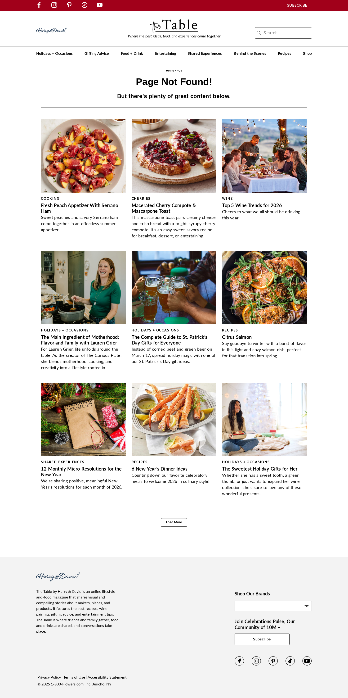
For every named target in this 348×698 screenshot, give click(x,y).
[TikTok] (290, 664)
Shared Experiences (205, 53)
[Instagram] (256, 664)
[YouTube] (307, 664)
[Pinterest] (273, 664)
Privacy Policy (49, 677)
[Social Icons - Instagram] (54, 7)
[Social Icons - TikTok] (84, 7)
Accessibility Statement (107, 677)
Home (170, 70)
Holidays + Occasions (54, 53)
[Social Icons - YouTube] (100, 7)
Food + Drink (132, 53)
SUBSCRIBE (297, 5)
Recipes (284, 53)
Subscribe (262, 639)
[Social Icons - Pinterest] (69, 7)
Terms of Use (74, 677)
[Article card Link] (83, 156)
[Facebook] (239, 664)
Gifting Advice (97, 53)
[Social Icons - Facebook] (39, 7)
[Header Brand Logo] (51, 36)
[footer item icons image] (58, 580)
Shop (307, 53)
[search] (258, 32)
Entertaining (165, 53)
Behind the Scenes (250, 53)
